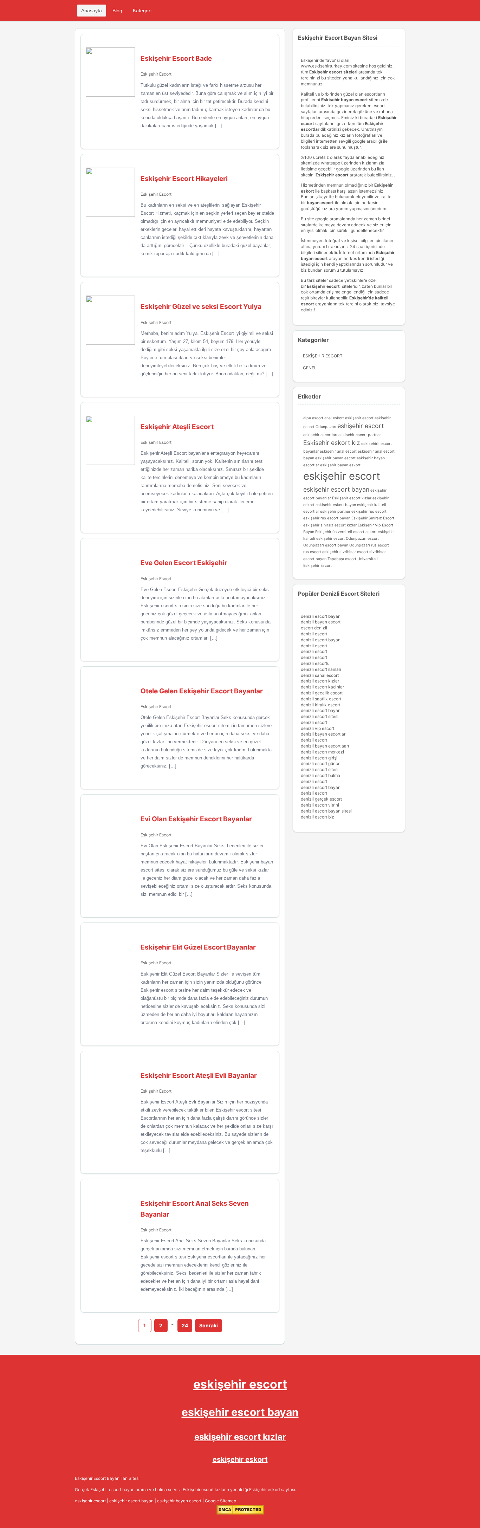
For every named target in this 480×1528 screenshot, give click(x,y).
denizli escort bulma (320, 775)
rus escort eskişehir (320, 552)
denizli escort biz (317, 817)
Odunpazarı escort (362, 538)
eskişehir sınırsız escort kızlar (330, 525)
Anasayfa (91, 10)
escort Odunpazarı (319, 427)
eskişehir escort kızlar (240, 1437)
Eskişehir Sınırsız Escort (372, 518)
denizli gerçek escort (321, 799)
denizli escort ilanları (321, 669)
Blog (117, 10)
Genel (310, 367)
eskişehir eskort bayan (336, 505)
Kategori (142, 10)
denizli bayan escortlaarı (325, 746)
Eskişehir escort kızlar (351, 498)
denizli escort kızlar (320, 681)
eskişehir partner (335, 511)
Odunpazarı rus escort (369, 545)
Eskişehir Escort (156, 74)
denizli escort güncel (321, 763)
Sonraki (208, 1325)
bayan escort (320, 202)
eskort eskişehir (379, 532)
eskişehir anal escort (338, 451)
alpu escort (313, 418)
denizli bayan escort (320, 621)
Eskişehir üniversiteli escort (339, 532)
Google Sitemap (220, 1500)
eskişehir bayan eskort (340, 465)
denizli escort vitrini (320, 805)
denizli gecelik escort (322, 692)
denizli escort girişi (319, 757)
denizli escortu (315, 663)
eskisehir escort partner (359, 435)
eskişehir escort (341, 476)
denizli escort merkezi (322, 752)
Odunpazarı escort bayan (325, 545)
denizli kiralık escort (320, 704)
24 (185, 1325)
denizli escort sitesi (319, 716)
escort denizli (314, 627)
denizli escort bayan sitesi (326, 811)
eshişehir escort (360, 425)
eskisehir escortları (320, 435)
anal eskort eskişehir (342, 418)
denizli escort (314, 633)
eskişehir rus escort (369, 511)
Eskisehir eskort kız (331, 442)
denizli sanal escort (320, 675)
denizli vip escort (317, 728)
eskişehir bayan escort (335, 458)
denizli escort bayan (320, 616)
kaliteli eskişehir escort (324, 538)
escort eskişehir (376, 418)
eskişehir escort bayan (336, 489)
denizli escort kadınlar (322, 686)
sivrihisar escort (353, 552)
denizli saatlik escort (321, 698)
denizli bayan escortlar (323, 734)
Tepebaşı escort (341, 559)
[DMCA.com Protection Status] (240, 1513)
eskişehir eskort (240, 1459)
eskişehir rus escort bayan (326, 518)
